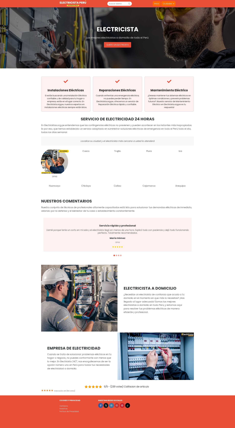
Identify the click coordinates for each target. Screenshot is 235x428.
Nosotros (63, 408)
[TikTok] (127, 405)
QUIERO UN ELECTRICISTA (117, 44)
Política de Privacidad (69, 411)
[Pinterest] (122, 405)
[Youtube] (116, 405)
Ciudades (167, 3)
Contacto (63, 406)
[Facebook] (100, 405)
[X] (106, 405)
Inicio (156, 3)
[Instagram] (111, 405)
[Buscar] (129, 4)
